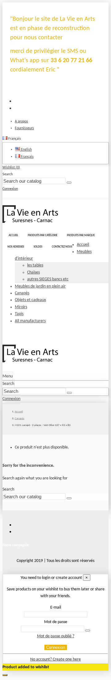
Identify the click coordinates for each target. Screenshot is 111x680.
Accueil (83, 244)
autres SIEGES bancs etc (47, 279)
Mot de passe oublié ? (55, 636)
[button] (42, 235)
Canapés (22, 293)
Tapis (19, 314)
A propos (21, 121)
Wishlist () (11, 167)
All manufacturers (30, 321)
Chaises (33, 272)
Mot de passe (55, 622)
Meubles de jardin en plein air (40, 286)
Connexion (55, 647)
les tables (35, 265)
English (26, 149)
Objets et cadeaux (30, 300)
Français (27, 157)
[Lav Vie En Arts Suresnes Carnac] (30, 221)
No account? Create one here (55, 659)
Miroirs (21, 307)
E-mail (55, 607)
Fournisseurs (24, 128)
